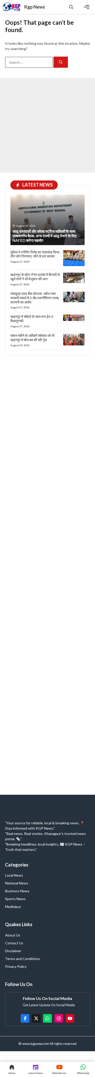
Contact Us (14, 943)
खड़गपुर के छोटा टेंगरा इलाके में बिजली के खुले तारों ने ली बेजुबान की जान (35, 276)
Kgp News (34, 7)
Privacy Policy (16, 966)
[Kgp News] (12, 7)
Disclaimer (13, 951)
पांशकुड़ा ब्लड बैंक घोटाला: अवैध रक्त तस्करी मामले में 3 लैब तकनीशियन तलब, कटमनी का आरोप (34, 297)
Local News (14, 875)
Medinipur (13, 906)
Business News (17, 891)
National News (16, 883)
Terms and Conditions (22, 958)
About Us (12, 935)
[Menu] (86, 7)
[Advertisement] (47, 125)
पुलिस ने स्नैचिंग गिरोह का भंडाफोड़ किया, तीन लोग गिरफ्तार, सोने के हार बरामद (35, 254)
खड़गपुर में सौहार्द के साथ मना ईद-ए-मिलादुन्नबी (32, 318)
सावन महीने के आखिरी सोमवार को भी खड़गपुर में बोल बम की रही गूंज (32, 337)
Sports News (15, 899)
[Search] (60, 62)
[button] (71, 7)
